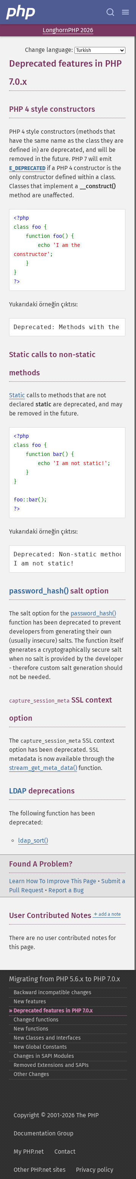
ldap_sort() (33, 840)
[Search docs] (110, 12)
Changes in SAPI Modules (44, 1056)
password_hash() (38, 590)
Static (17, 395)
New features (30, 1001)
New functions (31, 1029)
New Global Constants (40, 1047)
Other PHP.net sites (39, 1169)
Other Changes (31, 1074)
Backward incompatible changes (52, 992)
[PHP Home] (21, 12)
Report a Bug (65, 890)
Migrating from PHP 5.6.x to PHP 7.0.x (64, 979)
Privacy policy (94, 1169)
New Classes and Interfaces (47, 1038)
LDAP (17, 790)
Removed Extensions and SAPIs (51, 1065)
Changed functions (36, 1020)
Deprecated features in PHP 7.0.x (53, 1010)
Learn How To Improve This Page (52, 881)
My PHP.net (29, 1151)
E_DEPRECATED (27, 168)
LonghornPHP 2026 (68, 30)
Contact (65, 1151)
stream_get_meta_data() (43, 767)
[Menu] (125, 12)
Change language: (49, 49)
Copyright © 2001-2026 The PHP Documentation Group (56, 1124)
